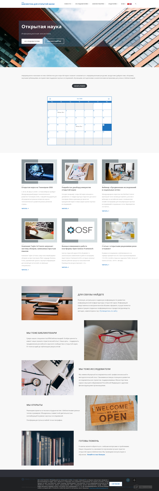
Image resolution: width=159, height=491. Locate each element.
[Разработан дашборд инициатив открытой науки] (79, 171)
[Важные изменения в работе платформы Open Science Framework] (79, 230)
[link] (136, 4)
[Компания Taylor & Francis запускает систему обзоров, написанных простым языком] (39, 230)
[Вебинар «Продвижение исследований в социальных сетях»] (120, 171)
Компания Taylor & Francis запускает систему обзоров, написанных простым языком (39, 248)
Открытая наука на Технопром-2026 (37, 187)
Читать (25, 208)
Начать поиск (79, 86)
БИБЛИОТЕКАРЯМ (54, 41)
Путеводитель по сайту (108, 311)
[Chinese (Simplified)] (128, 4)
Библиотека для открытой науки (38, 4)
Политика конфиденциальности (98, 488)
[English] (130, 4)
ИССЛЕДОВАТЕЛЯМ (32, 41)
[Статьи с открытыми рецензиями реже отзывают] (120, 230)
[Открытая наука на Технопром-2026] (39, 171)
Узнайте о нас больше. (96, 454)
